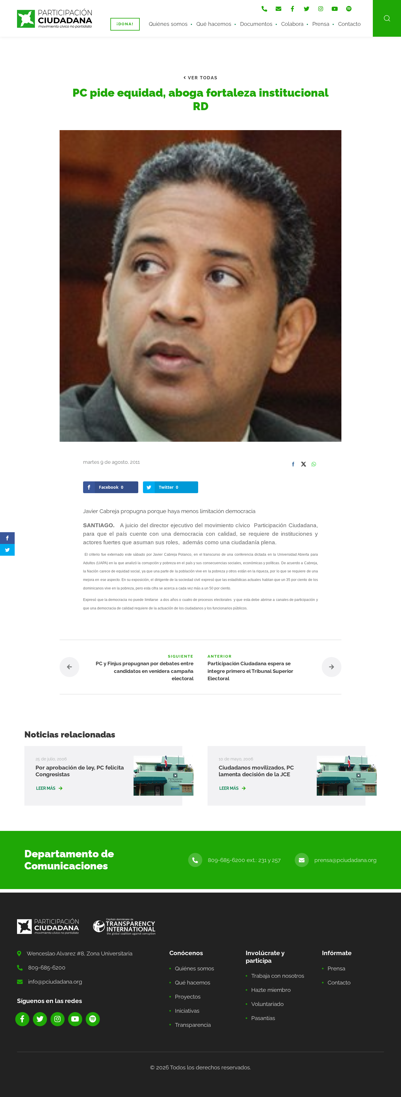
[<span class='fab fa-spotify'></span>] (348, 8)
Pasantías (263, 1018)
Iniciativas (187, 1010)
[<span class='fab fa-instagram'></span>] (320, 8)
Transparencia (193, 1025)
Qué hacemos (213, 24)
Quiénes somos (168, 24)
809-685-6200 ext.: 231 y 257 (244, 860)
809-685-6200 (46, 967)
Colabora (292, 24)
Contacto (349, 24)
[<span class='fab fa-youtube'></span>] (334, 8)
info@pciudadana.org (55, 981)
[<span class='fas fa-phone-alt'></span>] (264, 8)
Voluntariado (267, 1004)
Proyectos (188, 996)
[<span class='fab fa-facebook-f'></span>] (292, 8)
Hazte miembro (271, 990)
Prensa (320, 24)
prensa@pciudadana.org (345, 860)
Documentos (256, 24)
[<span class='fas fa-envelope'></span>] (278, 8)
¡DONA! (125, 24)
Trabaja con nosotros (277, 975)
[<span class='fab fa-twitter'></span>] (306, 8)
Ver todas (202, 77)
